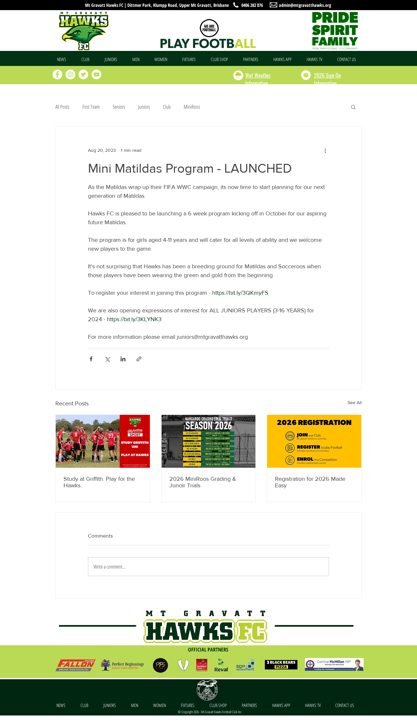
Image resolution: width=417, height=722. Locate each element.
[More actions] (325, 150)
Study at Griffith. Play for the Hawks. (99, 482)
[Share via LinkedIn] (123, 359)
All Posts (62, 106)
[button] (88, 59)
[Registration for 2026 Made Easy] (314, 441)
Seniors (119, 106)
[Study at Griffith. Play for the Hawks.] (103, 441)
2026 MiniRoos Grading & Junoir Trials (202, 482)
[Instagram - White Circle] (70, 74)
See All (355, 402)
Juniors (144, 106)
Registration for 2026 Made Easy (310, 482)
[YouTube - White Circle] (96, 74)
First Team (91, 106)
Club (167, 106)
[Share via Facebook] (91, 359)
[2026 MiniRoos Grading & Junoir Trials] (209, 441)
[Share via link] (139, 359)
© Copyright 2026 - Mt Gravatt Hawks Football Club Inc (209, 711)
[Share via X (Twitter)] (107, 359)
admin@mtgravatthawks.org (305, 5)
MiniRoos (192, 106)
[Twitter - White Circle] (83, 74)
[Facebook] (57, 74)
